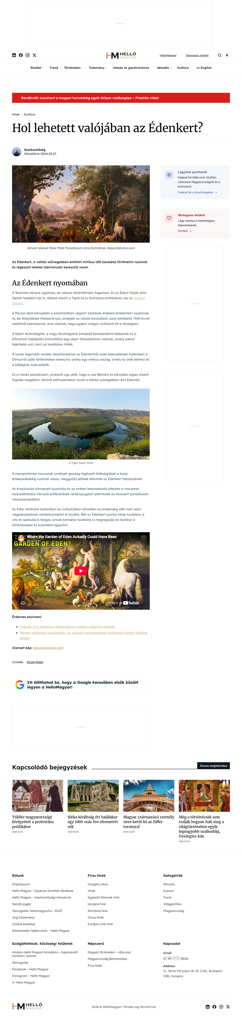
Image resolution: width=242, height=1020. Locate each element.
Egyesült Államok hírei (103, 858)
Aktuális (163, 28)
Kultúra (182, 28)
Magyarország (173, 872)
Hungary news (98, 845)
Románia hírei (98, 872)
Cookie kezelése (23, 885)
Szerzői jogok (21, 865)
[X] (34, 16)
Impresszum (21, 845)
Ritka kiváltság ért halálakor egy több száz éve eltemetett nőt (93, 783)
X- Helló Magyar (23, 943)
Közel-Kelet (35, 623)
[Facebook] (21, 16)
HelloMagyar (168, 16)
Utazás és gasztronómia (131, 28)
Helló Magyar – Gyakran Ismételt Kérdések (43, 851)
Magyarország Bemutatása (107, 920)
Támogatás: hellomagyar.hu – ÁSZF (37, 872)
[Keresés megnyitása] (220, 16)
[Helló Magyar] (121, 16)
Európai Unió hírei (100, 885)
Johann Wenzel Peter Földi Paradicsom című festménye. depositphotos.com (81, 209)
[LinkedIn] (14, 16)
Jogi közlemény (23, 878)
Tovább (183, 192)
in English (204, 28)
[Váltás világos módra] (227, 16)
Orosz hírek (96, 878)
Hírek (91, 851)
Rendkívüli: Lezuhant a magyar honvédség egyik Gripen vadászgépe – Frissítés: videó (90, 59)
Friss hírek (95, 926)
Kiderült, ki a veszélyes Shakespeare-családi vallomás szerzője (67, 587)
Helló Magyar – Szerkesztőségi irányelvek (41, 858)
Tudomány (97, 28)
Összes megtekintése (213, 726)
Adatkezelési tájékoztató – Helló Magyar (41, 891)
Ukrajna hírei (97, 865)
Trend (54, 28)
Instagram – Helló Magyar (31, 937)
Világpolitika (172, 865)
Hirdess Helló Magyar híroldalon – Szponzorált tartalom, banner (45, 915)
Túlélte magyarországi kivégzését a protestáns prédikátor (33, 783)
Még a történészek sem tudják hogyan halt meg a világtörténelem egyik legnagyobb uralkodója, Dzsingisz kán (201, 787)
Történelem (72, 28)
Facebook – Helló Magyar (30, 930)
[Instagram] (27, 16)
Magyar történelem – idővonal (109, 913)
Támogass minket (197, 16)
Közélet (35, 28)
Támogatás (20, 923)
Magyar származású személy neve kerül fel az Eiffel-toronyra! (148, 783)
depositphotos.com (48, 609)
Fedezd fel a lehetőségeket (195, 153)
